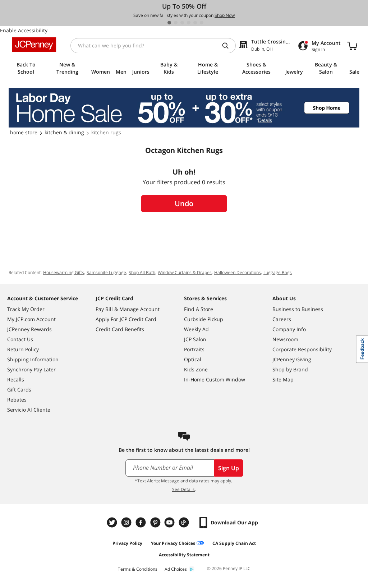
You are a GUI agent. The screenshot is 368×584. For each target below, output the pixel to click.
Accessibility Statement (184, 555)
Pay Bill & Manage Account (128, 309)
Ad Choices (176, 569)
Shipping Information (33, 359)
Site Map (283, 379)
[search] (228, 45)
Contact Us (20, 339)
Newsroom (285, 339)
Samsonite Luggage (106, 272)
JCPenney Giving (291, 359)
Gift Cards (19, 389)
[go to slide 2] (176, 22)
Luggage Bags (277, 272)
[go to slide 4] (188, 22)
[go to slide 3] (182, 22)
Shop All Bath (142, 272)
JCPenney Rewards (29, 329)
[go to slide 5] (195, 22)
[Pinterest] (156, 522)
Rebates (17, 399)
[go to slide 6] (201, 22)
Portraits (194, 349)
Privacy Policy (127, 543)
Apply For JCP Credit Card (126, 319)
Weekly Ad (196, 329)
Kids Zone (196, 369)
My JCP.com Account (31, 319)
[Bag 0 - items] (352, 45)
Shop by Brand (290, 369)
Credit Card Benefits (120, 329)
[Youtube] (170, 522)
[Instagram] (127, 522)
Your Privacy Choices (173, 543)
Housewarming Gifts (63, 272)
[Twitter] (113, 522)
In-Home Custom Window (214, 379)
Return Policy (23, 349)
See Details (183, 489)
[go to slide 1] (169, 22)
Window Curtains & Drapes (185, 272)
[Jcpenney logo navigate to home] (34, 44)
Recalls (15, 379)
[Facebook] (141, 522)
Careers (281, 319)
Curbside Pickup (203, 319)
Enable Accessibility (23, 30)
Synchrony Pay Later (31, 369)
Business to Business (297, 309)
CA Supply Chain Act (234, 543)
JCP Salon (195, 339)
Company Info (289, 329)
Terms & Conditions (137, 569)
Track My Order (26, 309)
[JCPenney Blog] (185, 522)
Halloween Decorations (237, 272)
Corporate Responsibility (302, 349)
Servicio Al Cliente (28, 409)
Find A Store (198, 309)
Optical (192, 359)
